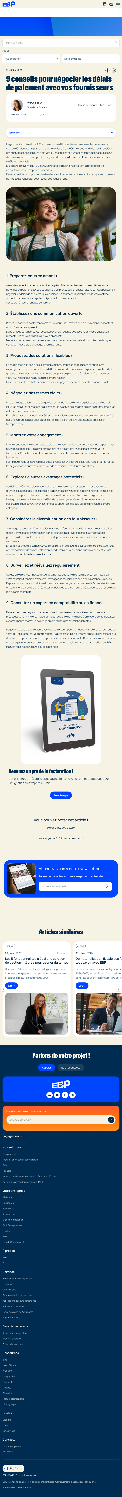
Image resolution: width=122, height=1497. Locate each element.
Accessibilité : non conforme (17, 1487)
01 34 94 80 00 (10, 1451)
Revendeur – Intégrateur (15, 1332)
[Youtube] (57, 1095)
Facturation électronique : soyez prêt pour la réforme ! (30, 1176)
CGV (5, 1481)
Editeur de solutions (13, 1344)
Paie (5, 1165)
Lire (10, 985)
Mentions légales (17, 1481)
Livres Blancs (9, 1365)
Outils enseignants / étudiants (18, 1311)
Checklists (8, 1381)
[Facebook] (65, 1095)
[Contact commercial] (105, 4)
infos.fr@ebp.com (12, 1446)
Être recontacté (70, 1067)
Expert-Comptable (12, 1338)
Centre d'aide (9, 1289)
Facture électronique (13, 1398)
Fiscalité (7, 1170)
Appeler (46, 1067)
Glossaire (7, 1393)
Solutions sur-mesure (13, 1306)
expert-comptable (98, 616)
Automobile (8, 1208)
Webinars (7, 1370)
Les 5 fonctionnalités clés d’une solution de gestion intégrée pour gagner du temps (36, 960)
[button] (118, 4)
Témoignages (9, 1404)
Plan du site (90, 1481)
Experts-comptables (13, 1219)
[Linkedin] (49, 1095)
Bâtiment (7, 1197)
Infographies (9, 1376)
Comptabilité (9, 1154)
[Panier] (111, 4)
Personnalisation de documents (18, 1295)
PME (5, 1236)
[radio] (54, 833)
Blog (5, 1359)
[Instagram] (72, 1095)
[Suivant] (118, 988)
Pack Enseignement (13, 1225)
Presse (6, 1263)
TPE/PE (6, 1230)
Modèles (7, 1387)
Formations (8, 1283)
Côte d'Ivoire (9, 1430)
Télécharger (61, 795)
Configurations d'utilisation (69, 1481)
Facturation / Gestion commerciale (20, 1159)
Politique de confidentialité (40, 1481)
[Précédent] (3, 988)
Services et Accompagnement (18, 1278)
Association (8, 1214)
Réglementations (11, 1317)
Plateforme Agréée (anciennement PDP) (23, 1181)
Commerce (8, 1202)
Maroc (6, 1425)
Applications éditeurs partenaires (19, 1300)
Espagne (7, 1419)
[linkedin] (114, 70)
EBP (5, 1257)
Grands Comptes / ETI (13, 1241)
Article (10, 946)
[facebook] (107, 70)
